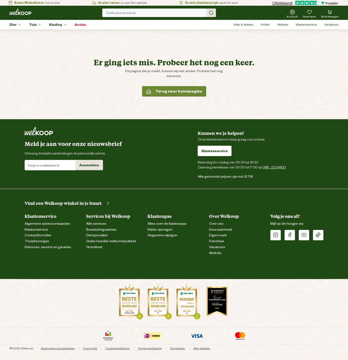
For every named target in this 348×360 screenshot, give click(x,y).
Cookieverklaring (117, 348)
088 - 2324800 (274, 167)
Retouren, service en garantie (48, 247)
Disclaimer (177, 348)
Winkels (282, 24)
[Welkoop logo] (20, 12)
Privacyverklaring (150, 348)
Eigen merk (218, 235)
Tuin (33, 24)
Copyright (90, 348)
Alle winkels (201, 348)
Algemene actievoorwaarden (47, 223)
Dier (13, 24)
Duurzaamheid (220, 229)
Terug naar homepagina (178, 91)
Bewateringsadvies (101, 229)
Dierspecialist (97, 235)
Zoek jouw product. (121, 12)
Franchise (216, 241)
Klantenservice (306, 24)
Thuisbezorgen (37, 241)
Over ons (216, 223)
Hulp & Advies (243, 24)
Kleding (55, 24)
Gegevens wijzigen (162, 235)
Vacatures (331, 24)
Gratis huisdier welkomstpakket (111, 241)
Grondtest (94, 247)
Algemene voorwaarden (58, 348)
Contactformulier (38, 235)
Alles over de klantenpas (166, 223)
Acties (80, 24)
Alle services (96, 223)
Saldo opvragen (160, 229)
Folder (265, 24)
